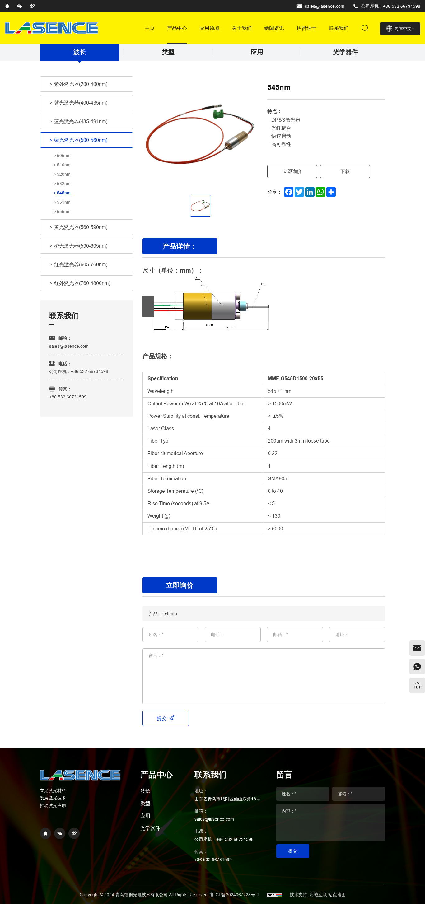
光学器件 (345, 52)
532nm (64, 183)
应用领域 (209, 28)
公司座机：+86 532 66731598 (390, 6)
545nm (64, 193)
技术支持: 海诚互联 (308, 895)
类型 (168, 52)
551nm (64, 202)
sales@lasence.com (324, 6)
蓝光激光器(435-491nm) (80, 121)
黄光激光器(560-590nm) (80, 227)
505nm (64, 155)
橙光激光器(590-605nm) (80, 245)
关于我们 (242, 28)
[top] (417, 685)
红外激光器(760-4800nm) (82, 283)
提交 (162, 718)
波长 (79, 52)
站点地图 (337, 895)
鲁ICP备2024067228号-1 (235, 895)
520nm (64, 174)
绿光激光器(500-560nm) (80, 140)
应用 (257, 52)
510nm (64, 165)
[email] (417, 648)
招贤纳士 (306, 28)
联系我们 (339, 28)
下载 (345, 171)
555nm (64, 211)
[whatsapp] (417, 666)
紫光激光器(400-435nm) (80, 102)
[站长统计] (274, 895)
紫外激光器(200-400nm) (80, 84)
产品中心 (177, 28)
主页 (150, 28)
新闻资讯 (274, 28)
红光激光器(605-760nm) (80, 264)
